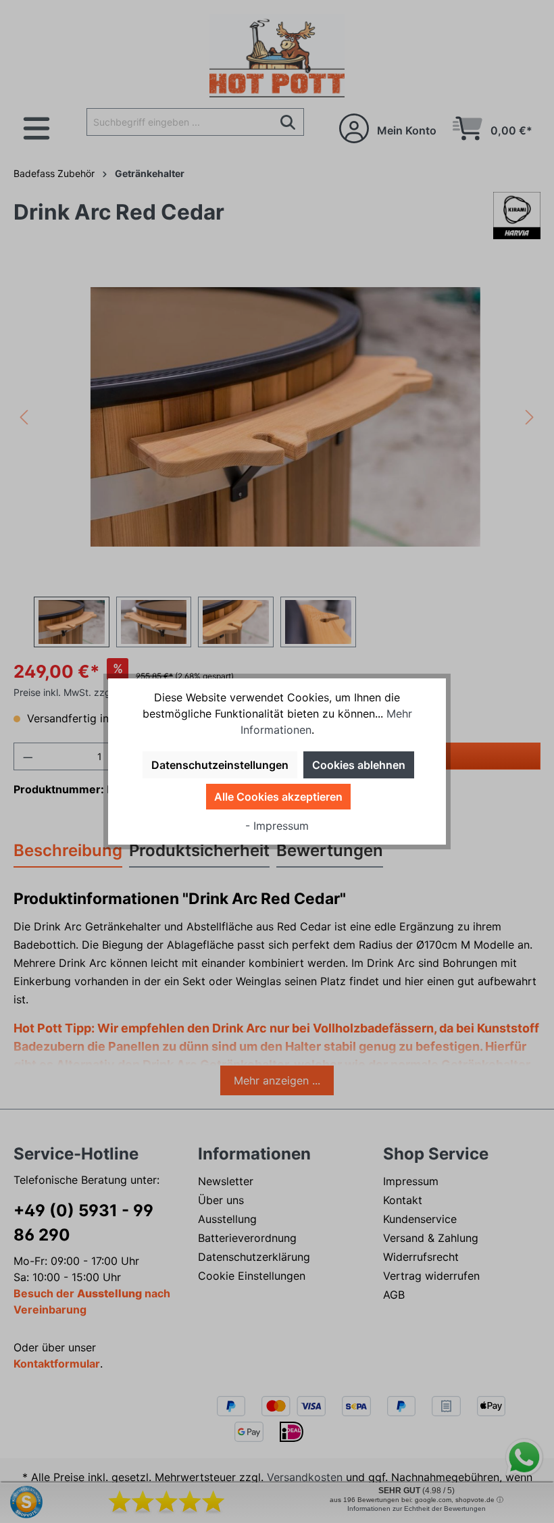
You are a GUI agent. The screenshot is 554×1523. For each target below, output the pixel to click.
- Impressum (277, 825)
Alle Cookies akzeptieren (278, 796)
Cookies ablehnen (358, 765)
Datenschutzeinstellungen (219, 765)
